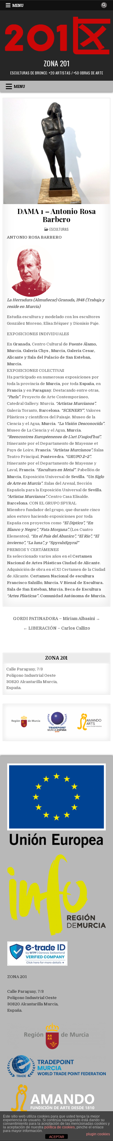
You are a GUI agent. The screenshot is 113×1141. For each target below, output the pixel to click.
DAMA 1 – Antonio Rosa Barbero (56, 215)
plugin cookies (98, 1134)
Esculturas (59, 229)
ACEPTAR (56, 1137)
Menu (18, 5)
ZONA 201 (57, 63)
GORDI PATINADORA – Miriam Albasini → (56, 618)
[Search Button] (104, 5)
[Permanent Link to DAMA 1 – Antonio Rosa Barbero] (56, 151)
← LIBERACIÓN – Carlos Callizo (56, 628)
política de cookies (59, 1127)
